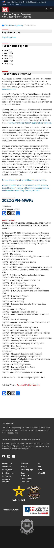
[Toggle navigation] (50, 9)
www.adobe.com (9, 89)
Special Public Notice (28, 385)
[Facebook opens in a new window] (3, 456)
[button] (12, 4)
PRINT (4, 220)
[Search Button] (46, 9)
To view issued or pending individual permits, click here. (24, 180)
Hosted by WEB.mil (11, 510)
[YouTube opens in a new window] (8, 456)
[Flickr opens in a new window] (13, 456)
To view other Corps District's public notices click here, (29, 123)
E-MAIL (12, 220)
